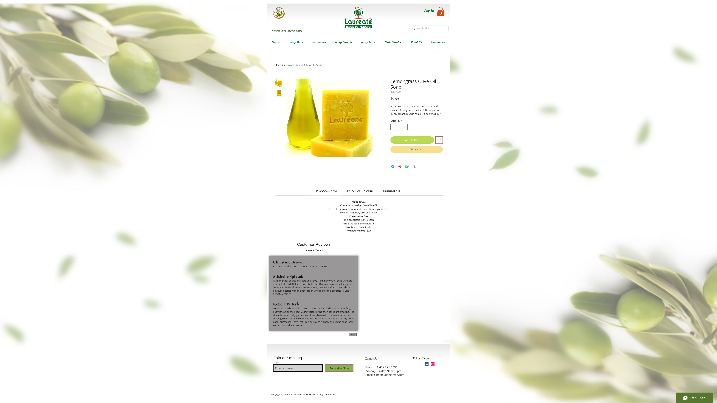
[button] (441, 11)
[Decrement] (393, 127)
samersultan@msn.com (389, 375)
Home (279, 65)
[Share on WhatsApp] (407, 166)
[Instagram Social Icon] (432, 364)
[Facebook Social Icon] (427, 364)
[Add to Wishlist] (439, 140)
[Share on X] (414, 166)
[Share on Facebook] (393, 166)
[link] (326, 190)
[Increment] (405, 127)
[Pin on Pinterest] (400, 166)
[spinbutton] (399, 127)
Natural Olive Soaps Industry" (287, 30)
